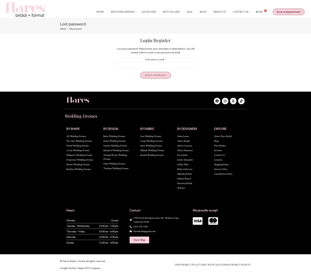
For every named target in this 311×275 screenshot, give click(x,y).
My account (75, 28)
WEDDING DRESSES (123, 11)
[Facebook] (217, 101)
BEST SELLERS (171, 11)
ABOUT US (219, 11)
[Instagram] (225, 101)
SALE (190, 11)
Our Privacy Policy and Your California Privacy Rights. (213, 264)
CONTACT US (240, 11)
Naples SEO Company (89, 268)
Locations (149, 11)
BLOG (203, 11)
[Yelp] (233, 101)
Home (63, 28)
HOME (100, 11)
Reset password (155, 75)
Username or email (155, 59)
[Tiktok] (241, 101)
